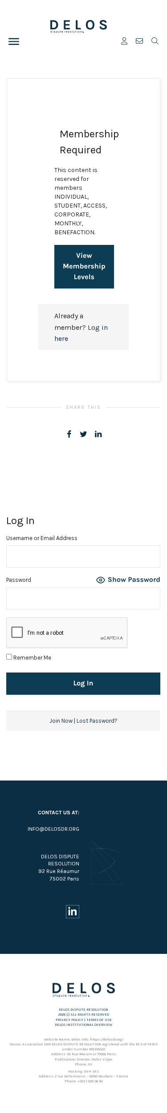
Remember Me (31, 657)
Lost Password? (97, 720)
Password (18, 580)
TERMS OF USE (99, 1020)
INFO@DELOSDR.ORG (53, 829)
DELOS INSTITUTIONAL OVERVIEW (83, 1025)
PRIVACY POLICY (69, 1020)
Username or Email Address (41, 538)
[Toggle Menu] (13, 41)
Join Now (61, 720)
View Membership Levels (84, 266)
